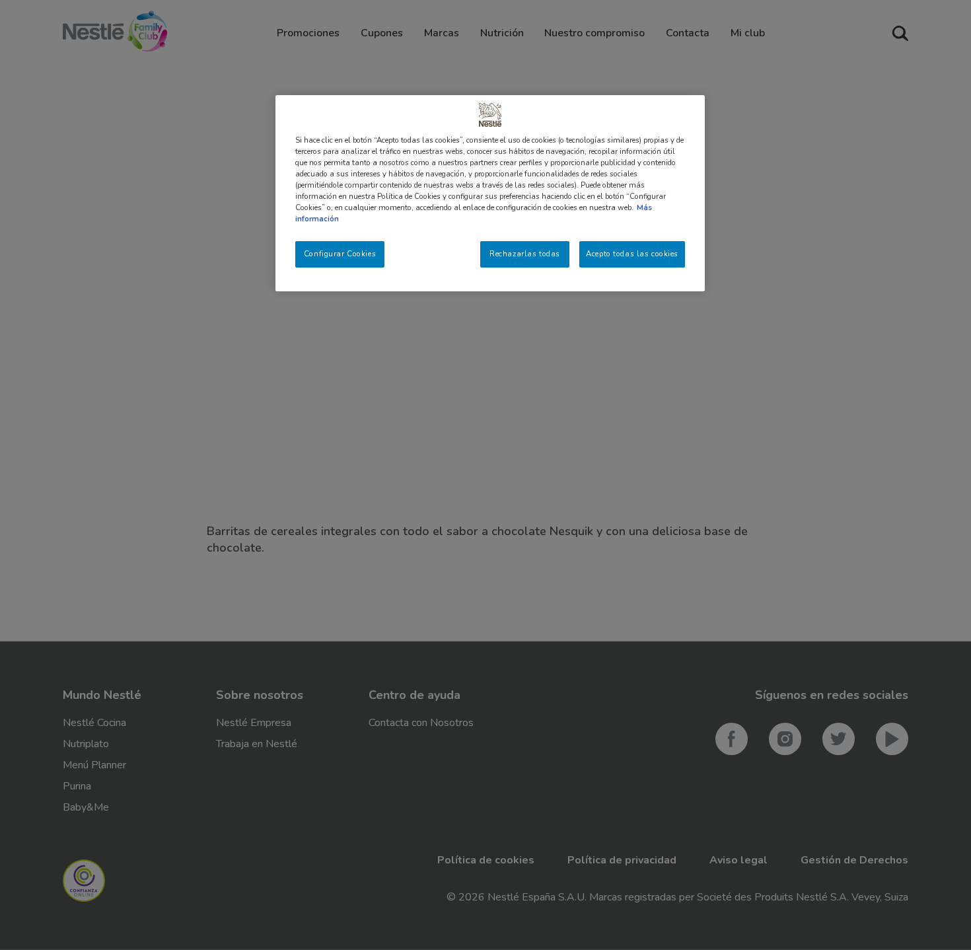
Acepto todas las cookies (632, 253)
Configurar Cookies (340, 253)
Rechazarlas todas (524, 253)
